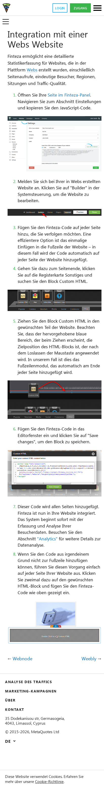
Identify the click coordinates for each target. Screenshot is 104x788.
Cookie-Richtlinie (49, 781)
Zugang (80, 8)
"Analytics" (47, 538)
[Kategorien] (97, 8)
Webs (32, 69)
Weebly (89, 659)
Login (60, 8)
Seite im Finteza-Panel (69, 95)
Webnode (22, 659)
